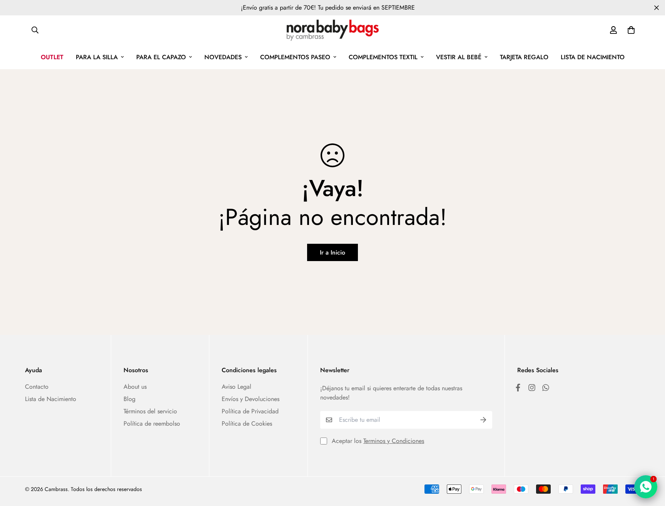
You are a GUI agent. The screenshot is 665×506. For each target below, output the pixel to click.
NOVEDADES (223, 57)
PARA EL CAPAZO (161, 57)
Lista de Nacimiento (50, 398)
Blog (129, 398)
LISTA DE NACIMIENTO (593, 57)
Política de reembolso (152, 423)
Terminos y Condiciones (393, 440)
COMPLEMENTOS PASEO (295, 57)
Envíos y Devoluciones (250, 398)
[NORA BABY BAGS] (333, 30)
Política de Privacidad (250, 411)
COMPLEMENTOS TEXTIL (383, 57)
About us (135, 386)
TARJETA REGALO (524, 57)
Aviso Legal (236, 386)
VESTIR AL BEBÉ (458, 57)
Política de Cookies (247, 423)
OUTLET (52, 57)
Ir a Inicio (332, 252)
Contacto (36, 386)
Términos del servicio (150, 411)
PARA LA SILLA (97, 57)
